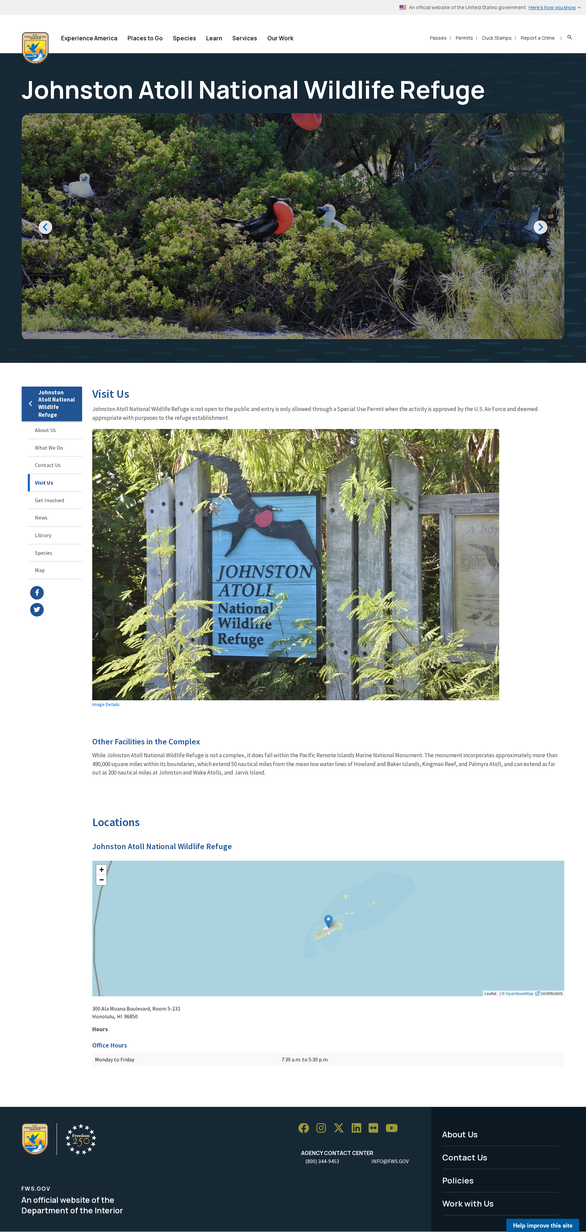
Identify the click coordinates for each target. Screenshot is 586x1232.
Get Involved (49, 500)
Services (244, 38)
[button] (328, 921)
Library (43, 535)
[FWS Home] (35, 48)
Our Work (280, 38)
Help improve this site (542, 1225)
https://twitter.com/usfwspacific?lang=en (56, 610)
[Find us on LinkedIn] (359, 1128)
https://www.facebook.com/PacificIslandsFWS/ (56, 593)
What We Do (49, 447)
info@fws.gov (390, 1161)
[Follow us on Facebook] (306, 1128)
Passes (438, 38)
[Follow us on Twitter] (341, 1128)
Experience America (89, 38)
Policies (458, 1180)
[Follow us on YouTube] (394, 1128)
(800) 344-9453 (322, 1161)
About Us (45, 430)
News (41, 517)
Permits (464, 38)
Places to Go (145, 38)
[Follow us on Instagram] (323, 1128)
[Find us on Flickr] (376, 1128)
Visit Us (44, 482)
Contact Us (48, 465)
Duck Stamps (497, 38)
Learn (214, 38)
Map (40, 570)
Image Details (106, 704)
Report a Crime (538, 38)
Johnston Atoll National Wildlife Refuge (56, 404)
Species (184, 38)
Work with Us (468, 1203)
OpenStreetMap (519, 993)
